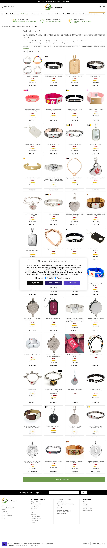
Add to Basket (53, 190)
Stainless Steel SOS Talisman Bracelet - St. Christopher (53, 355)
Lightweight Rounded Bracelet (74, 178)
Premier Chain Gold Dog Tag (75, 76)
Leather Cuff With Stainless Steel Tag (96, 214)
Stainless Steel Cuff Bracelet (32, 178)
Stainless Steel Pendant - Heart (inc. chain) (74, 214)
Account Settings (87, 510)
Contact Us (60, 507)
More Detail (53, 287)
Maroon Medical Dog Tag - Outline (53, 319)
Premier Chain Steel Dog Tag (32, 144)
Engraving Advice (35, 516)
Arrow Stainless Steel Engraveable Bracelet (96, 390)
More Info (32, 85)
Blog (32, 512)
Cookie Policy (34, 508)
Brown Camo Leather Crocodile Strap (74, 461)
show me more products (63, 479)
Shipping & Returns (36, 501)
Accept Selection (53, 283)
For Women (35, 14)
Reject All (35, 283)
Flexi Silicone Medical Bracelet (32, 354)
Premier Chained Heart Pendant (95, 178)
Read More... (26, 48)
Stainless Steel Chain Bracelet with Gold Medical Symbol (53, 390)
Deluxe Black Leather (53, 144)
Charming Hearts (32, 389)
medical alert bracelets (85, 46)
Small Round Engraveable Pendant (74, 390)
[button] (32, 81)
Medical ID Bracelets (11, 14)
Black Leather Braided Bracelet (53, 461)
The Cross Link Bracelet (74, 144)
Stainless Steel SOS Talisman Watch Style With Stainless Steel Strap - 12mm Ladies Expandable (53, 179)
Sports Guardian (61, 513)
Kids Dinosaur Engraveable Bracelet (95, 284)
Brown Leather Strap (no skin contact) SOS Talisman (32, 427)
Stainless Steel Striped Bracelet (53, 76)
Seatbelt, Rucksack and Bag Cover (74, 355)
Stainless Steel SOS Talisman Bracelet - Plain (96, 319)
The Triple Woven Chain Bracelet (53, 249)
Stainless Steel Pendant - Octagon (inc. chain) (74, 427)
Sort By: (25, 51)
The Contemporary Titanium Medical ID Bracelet (74, 110)
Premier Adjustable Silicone (95, 109)
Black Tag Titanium (95, 76)
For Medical (24, 14)
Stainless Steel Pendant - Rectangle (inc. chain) (32, 249)
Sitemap (33, 522)
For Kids (50, 14)
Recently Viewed (87, 508)
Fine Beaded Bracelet (96, 354)
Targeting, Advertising (64, 278)
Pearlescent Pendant (95, 144)
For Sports (58, 14)
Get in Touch (34, 520)
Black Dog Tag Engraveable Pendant (95, 249)
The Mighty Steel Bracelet (74, 249)
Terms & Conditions (36, 504)
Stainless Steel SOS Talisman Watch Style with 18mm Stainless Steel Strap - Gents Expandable (75, 320)
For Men (43, 14)
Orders (85, 501)
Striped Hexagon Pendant (53, 426)
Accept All (72, 283)
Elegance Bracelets (32, 76)
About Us (33, 514)
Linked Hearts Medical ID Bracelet (32, 214)
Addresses (85, 506)
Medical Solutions (61, 501)
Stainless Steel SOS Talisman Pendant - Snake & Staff (96, 461)
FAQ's (32, 510)
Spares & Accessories (85, 14)
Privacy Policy (34, 506)
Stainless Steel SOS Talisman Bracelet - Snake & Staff (32, 319)
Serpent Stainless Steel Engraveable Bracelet (95, 427)
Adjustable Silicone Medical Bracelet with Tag (32, 110)
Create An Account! (64, 1)
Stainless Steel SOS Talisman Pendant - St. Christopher (32, 461)
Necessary (40, 278)
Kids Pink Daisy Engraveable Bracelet (53, 110)
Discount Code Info (36, 518)
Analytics (50, 278)
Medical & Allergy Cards (69, 14)
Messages (85, 504)
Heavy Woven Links (53, 214)
